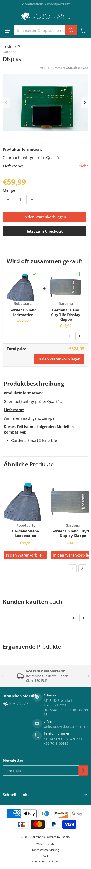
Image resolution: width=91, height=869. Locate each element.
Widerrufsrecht (45, 844)
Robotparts (38, 836)
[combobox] (45, 30)
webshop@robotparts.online (66, 726)
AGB (45, 855)
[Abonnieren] (83, 770)
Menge (9, 190)
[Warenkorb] (83, 30)
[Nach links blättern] (6, 102)
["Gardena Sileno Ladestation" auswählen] (34, 274)
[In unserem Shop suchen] (71, 30)
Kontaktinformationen (45, 861)
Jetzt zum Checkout (45, 231)
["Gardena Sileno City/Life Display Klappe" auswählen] (77, 274)
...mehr (82, 166)
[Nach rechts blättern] (84, 102)
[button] (8, 30)
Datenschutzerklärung (45, 850)
